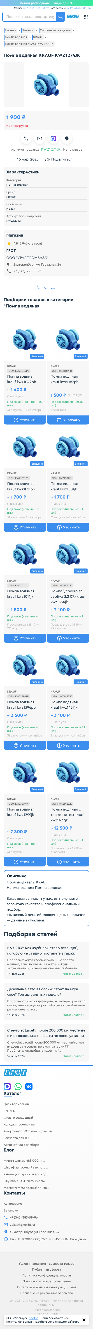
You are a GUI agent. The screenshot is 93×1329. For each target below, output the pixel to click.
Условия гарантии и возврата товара (46, 1264)
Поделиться (61, 159)
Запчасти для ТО (16, 1138)
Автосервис (13, 1204)
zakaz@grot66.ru (22, 1225)
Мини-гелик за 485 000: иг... (24, 1161)
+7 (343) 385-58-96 (37, 8)
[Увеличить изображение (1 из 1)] (46, 84)
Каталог (12, 1093)
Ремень (9, 1111)
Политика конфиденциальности (46, 1275)
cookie (33, 1318)
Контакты (14, 1193)
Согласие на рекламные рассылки (46, 1293)
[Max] (53, 138)
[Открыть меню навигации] (86, 17)
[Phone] (26, 138)
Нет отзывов (72, 149)
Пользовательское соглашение (47, 1281)
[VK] (29, 1086)
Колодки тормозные (19, 1124)
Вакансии (11, 1210)
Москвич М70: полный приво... (26, 1188)
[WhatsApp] (18, 1086)
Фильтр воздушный (18, 1117)
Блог (9, 1150)
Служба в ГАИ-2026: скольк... (25, 1181)
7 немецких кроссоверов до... (26, 1174)
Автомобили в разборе (21, 1145)
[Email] (39, 138)
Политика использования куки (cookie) (46, 1287)
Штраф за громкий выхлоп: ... (26, 1167)
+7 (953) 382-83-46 (79, 8)
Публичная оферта (46, 1269)
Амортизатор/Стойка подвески (28, 1131)
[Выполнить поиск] (60, 17)
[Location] (66, 138)
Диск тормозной (16, 1104)
